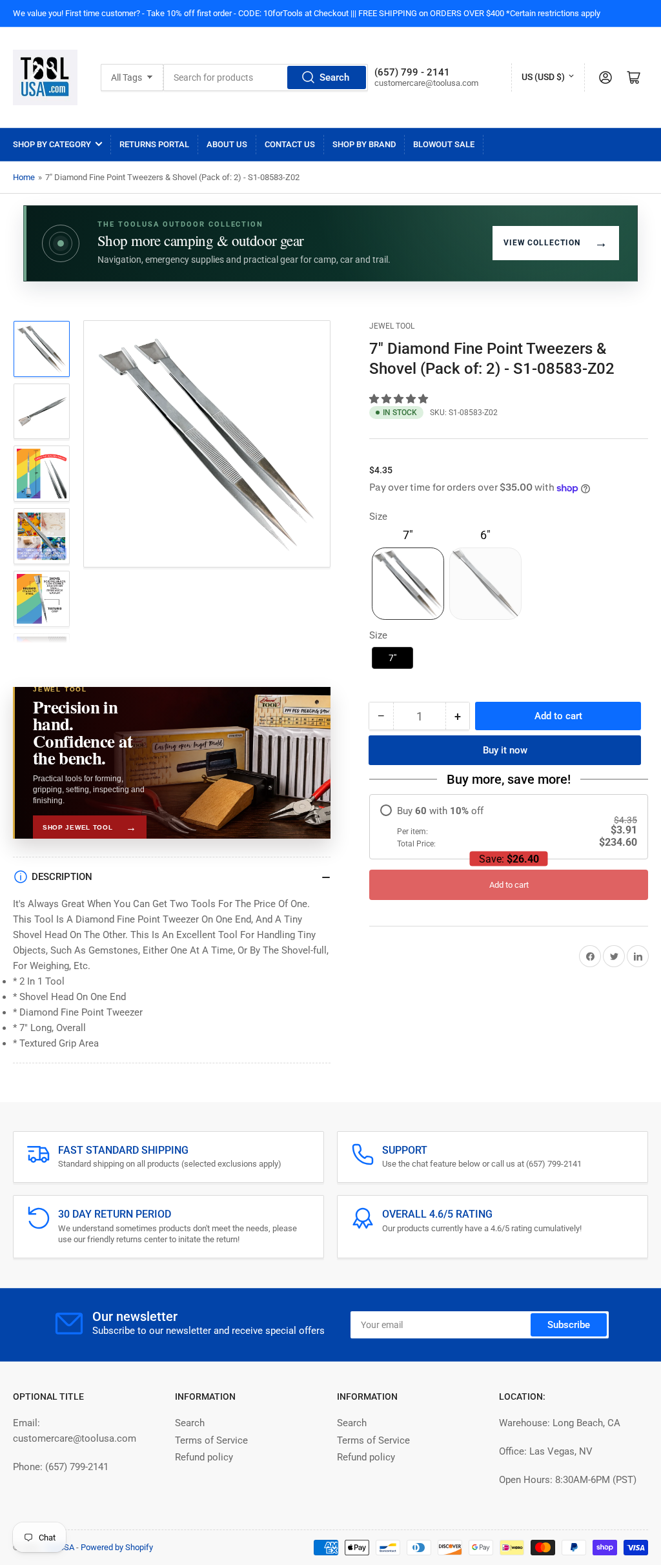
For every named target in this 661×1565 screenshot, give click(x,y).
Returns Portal (154, 144)
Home (24, 177)
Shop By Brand (364, 144)
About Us (227, 144)
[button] (400, 399)
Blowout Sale (443, 144)
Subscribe (568, 1325)
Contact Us (290, 144)
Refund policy (204, 1457)
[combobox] (265, 77)
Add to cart (509, 885)
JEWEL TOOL (391, 326)
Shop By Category (52, 144)
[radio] (508, 826)
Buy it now (505, 750)
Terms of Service (211, 1440)
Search (334, 77)
